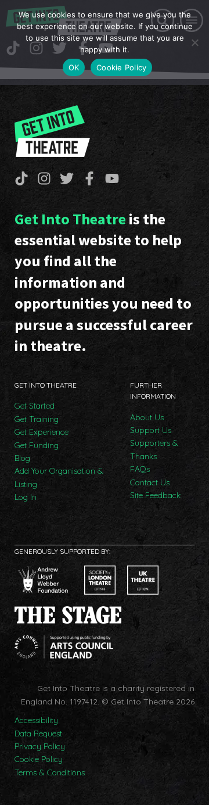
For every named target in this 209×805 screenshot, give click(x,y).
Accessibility (36, 720)
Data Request (38, 733)
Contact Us (150, 482)
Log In (26, 497)
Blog (22, 458)
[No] (194, 42)
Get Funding (37, 445)
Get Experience (42, 432)
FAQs (140, 469)
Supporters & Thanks (154, 449)
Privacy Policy (40, 746)
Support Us (150, 430)
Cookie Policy (39, 759)
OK (74, 67)
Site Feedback (155, 495)
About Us (147, 417)
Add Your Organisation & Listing (59, 477)
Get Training (37, 419)
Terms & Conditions (50, 772)
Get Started (35, 405)
